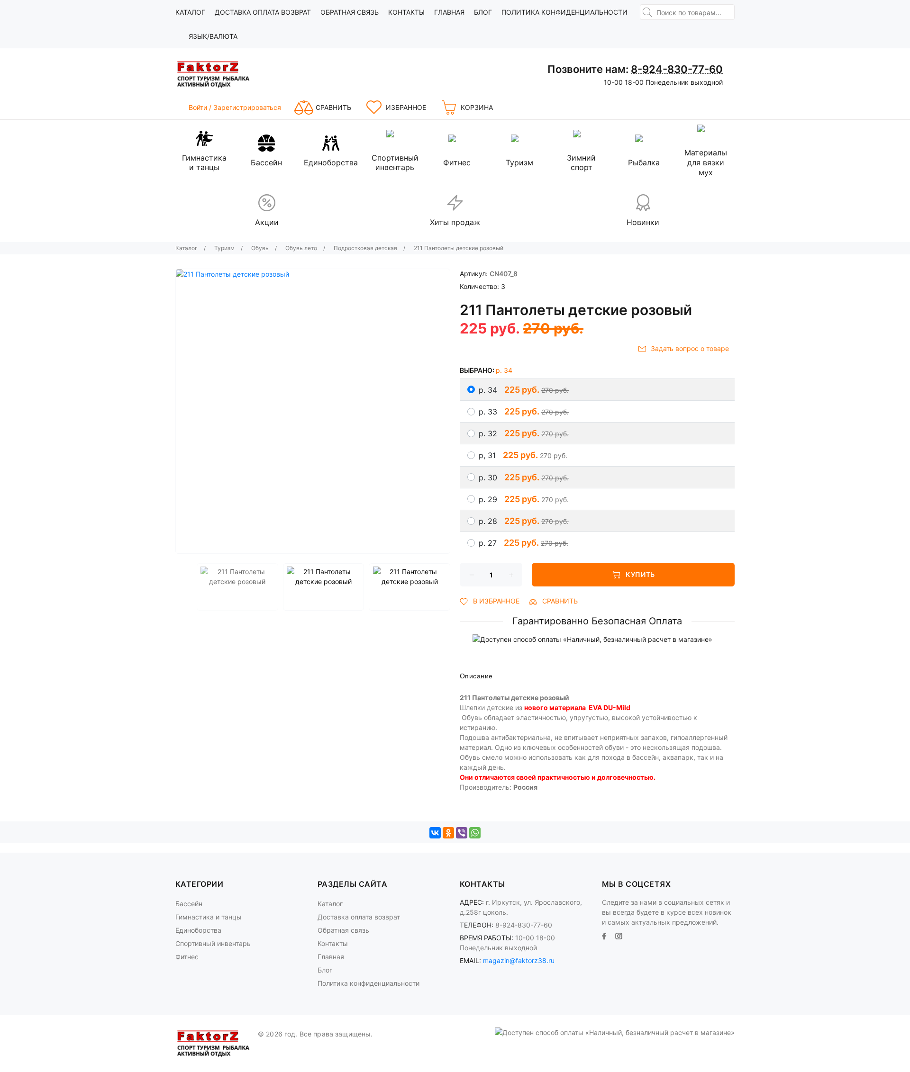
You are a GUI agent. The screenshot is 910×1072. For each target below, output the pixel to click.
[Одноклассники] (448, 832)
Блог (483, 12)
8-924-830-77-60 (677, 69)
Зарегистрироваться (247, 107)
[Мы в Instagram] (619, 936)
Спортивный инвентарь (213, 943)
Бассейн (188, 904)
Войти (199, 107)
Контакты (406, 12)
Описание (476, 676)
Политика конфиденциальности (564, 12)
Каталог (190, 12)
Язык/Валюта (213, 36)
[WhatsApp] (475, 832)
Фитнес (187, 957)
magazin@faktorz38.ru (519, 960)
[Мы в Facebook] (604, 936)
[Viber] (461, 832)
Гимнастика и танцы (208, 917)
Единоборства (198, 930)
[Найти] (647, 12)
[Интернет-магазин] (213, 74)
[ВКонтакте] (435, 832)
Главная (449, 12)
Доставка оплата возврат (263, 12)
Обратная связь (349, 12)
